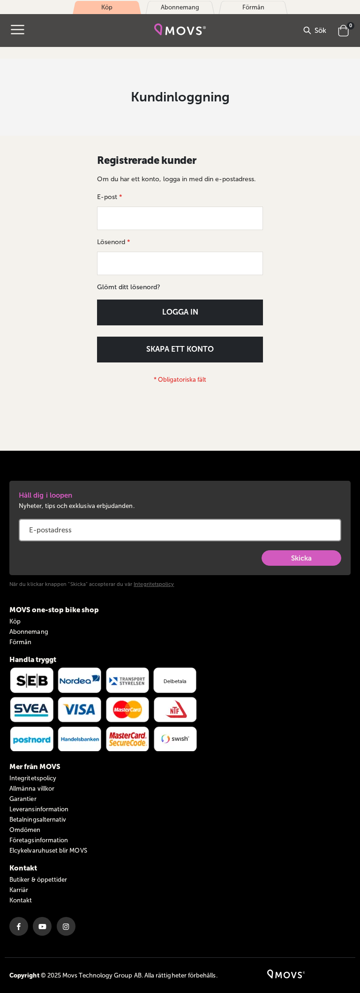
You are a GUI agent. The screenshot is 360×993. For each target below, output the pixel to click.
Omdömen (24, 829)
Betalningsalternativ (37, 819)
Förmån (20, 642)
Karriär (18, 889)
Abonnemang (28, 631)
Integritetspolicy (154, 584)
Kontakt (20, 900)
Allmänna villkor (31, 788)
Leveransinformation (38, 809)
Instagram (66, 926)
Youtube (42, 926)
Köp (15, 621)
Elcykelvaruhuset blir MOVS (48, 850)
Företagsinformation (38, 840)
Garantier (23, 798)
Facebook (18, 926)
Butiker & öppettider (38, 879)
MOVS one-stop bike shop (54, 610)
